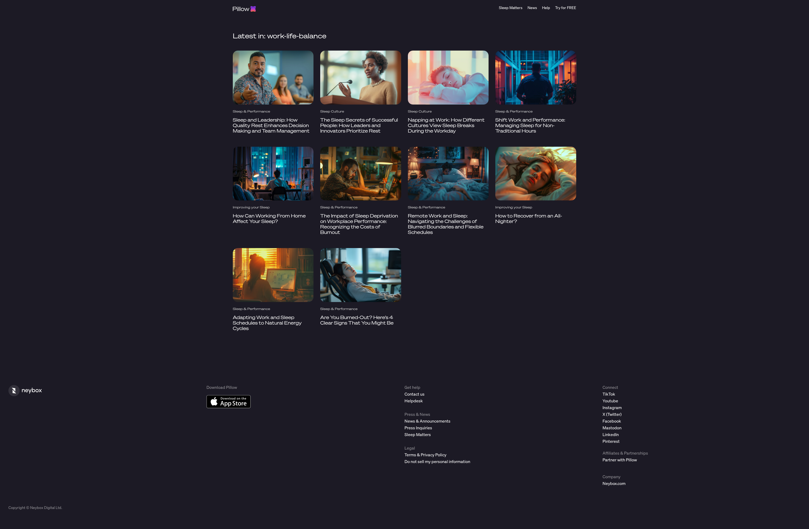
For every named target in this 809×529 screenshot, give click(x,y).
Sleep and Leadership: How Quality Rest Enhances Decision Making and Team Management (271, 125)
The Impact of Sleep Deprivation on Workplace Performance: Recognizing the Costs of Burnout (359, 224)
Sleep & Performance (251, 111)
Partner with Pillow (620, 460)
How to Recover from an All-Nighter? (528, 218)
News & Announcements (427, 421)
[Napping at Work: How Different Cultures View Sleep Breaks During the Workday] (448, 78)
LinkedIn (611, 434)
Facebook (612, 421)
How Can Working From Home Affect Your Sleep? (269, 218)
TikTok (609, 394)
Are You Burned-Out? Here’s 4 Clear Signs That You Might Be (357, 320)
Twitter (613, 414)
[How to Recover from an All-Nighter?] (535, 174)
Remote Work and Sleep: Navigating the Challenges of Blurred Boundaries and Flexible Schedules (446, 224)
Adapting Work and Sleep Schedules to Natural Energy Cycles (267, 322)
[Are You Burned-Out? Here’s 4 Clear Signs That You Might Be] (360, 275)
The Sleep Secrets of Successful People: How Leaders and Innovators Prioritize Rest (359, 125)
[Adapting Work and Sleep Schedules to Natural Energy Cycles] (273, 275)
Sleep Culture (332, 111)
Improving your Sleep (251, 207)
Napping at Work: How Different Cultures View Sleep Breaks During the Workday (446, 125)
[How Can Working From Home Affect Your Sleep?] (273, 174)
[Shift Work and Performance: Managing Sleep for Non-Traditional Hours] (535, 78)
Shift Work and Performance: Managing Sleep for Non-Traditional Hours (530, 125)
